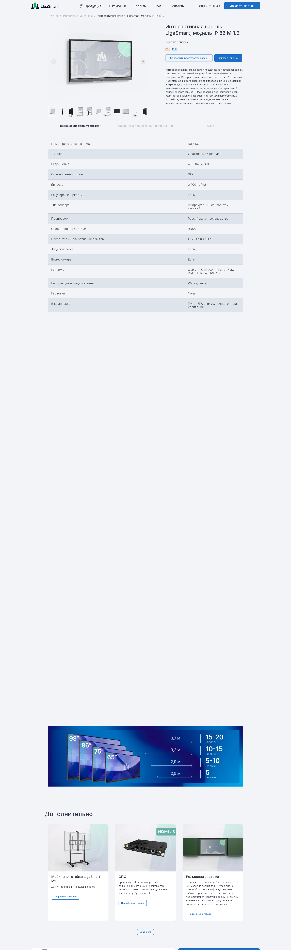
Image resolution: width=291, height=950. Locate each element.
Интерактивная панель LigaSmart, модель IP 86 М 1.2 (131, 15)
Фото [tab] (210, 125)
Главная (53, 15)
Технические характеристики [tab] (80, 125)
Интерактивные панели (78, 15)
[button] (242, 5)
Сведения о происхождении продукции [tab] (145, 125)
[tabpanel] (145, 424)
